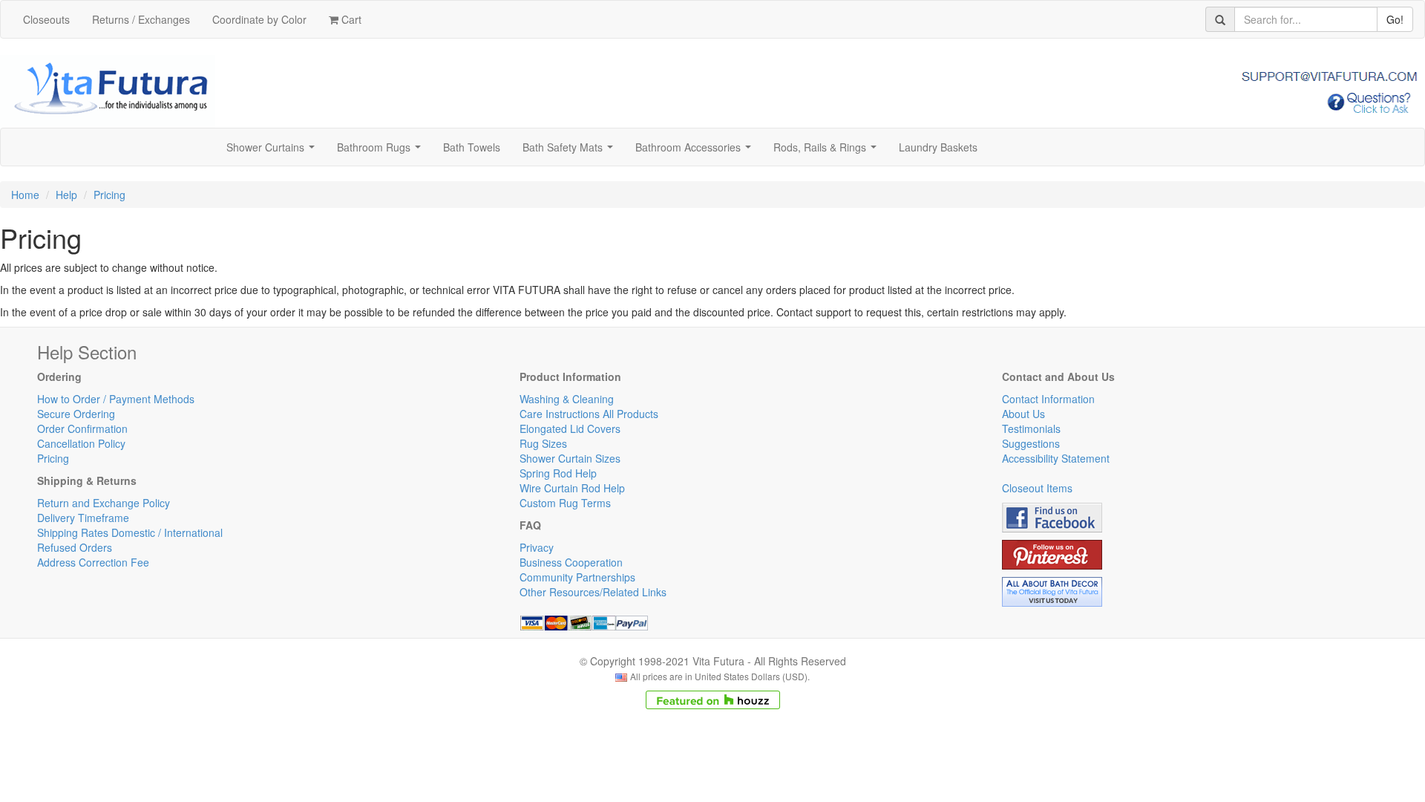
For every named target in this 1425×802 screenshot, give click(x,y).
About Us (1023, 413)
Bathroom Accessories (696, 151)
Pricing (109, 194)
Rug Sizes (543, 443)
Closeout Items (1037, 487)
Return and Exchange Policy (103, 502)
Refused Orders (74, 547)
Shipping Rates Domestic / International (130, 532)
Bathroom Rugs (382, 151)
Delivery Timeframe (83, 517)
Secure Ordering (76, 413)
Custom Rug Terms (565, 502)
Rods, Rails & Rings (827, 151)
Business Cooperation (571, 562)
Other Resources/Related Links (593, 591)
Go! (1394, 19)
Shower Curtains (273, 151)
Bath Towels (471, 147)
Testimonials (1031, 428)
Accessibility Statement (1056, 458)
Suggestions (1031, 443)
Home (25, 194)
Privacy (537, 547)
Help (66, 194)
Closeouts (46, 19)
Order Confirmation (82, 428)
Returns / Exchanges (141, 19)
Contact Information (1048, 398)
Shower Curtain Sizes (570, 458)
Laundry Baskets (938, 147)
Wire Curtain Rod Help (572, 487)
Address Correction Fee (93, 562)
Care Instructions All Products (589, 413)
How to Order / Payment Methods (115, 398)
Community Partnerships (577, 577)
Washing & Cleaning (567, 398)
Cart (349, 19)
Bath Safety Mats (570, 151)
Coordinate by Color (259, 19)
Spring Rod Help (558, 473)
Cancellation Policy (81, 443)
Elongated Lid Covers (570, 428)
